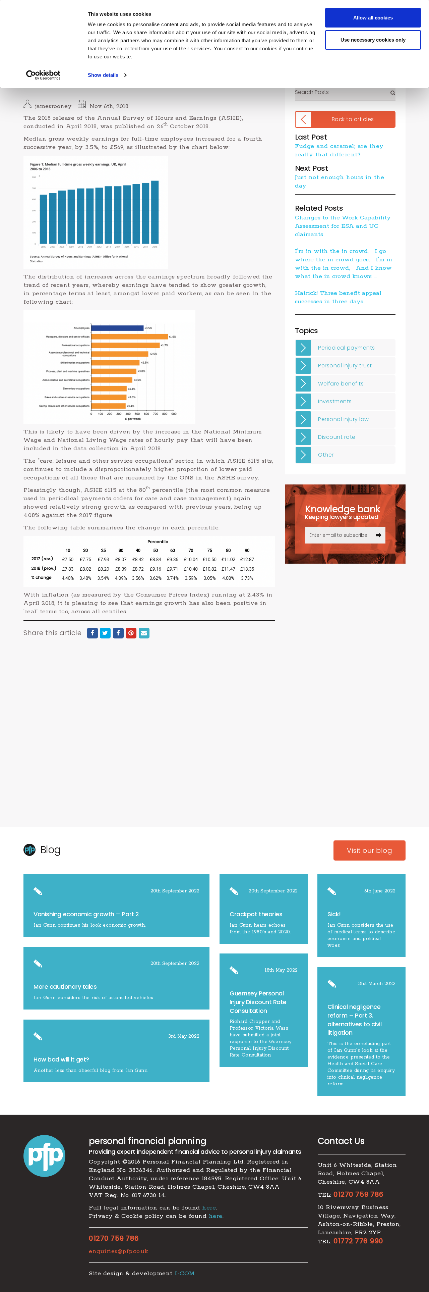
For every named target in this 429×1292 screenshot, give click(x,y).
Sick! (334, 914)
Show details (103, 75)
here (209, 1207)
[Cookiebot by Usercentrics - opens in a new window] (43, 75)
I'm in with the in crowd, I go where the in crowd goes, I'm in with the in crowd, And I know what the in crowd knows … (343, 264)
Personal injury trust (345, 365)
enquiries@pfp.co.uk (118, 1251)
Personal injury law (343, 419)
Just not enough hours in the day (339, 182)
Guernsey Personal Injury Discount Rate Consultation (258, 1002)
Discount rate (337, 437)
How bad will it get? (62, 1059)
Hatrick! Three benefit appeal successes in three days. (338, 297)
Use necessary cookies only (373, 40)
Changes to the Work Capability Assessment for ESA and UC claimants (343, 226)
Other (326, 455)
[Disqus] (149, 739)
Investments (335, 401)
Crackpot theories (256, 914)
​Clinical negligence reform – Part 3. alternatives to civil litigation (354, 1019)
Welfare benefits (341, 383)
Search (392, 92)
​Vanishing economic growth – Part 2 (86, 914)
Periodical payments (346, 348)
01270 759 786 (114, 1238)
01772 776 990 (358, 1241)
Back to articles (353, 119)
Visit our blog (369, 850)
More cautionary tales (65, 986)
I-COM (185, 1273)
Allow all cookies (373, 17)
